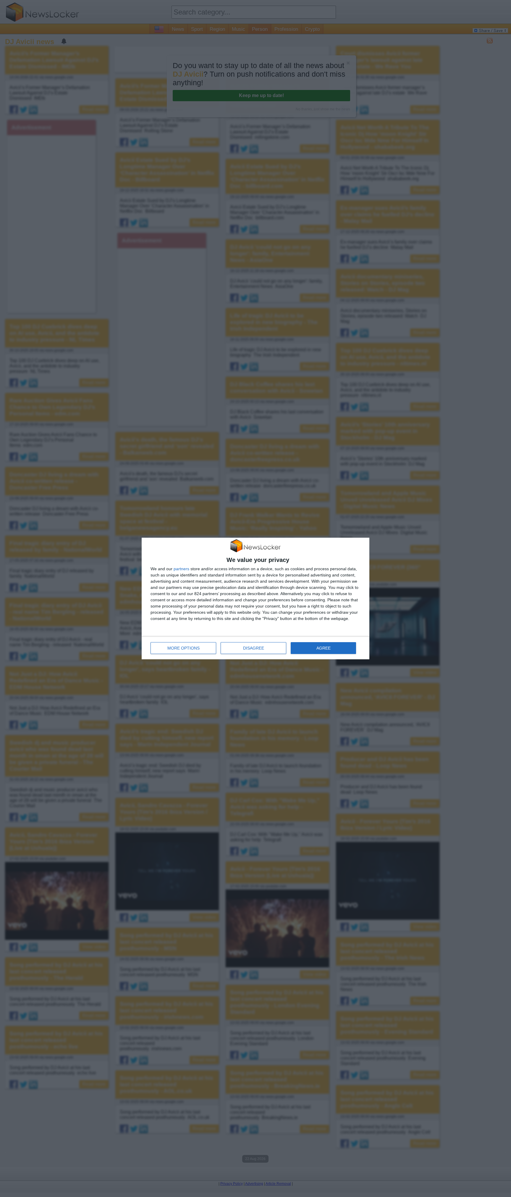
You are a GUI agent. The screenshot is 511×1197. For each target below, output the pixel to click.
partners (181, 569)
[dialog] (255, 599)
